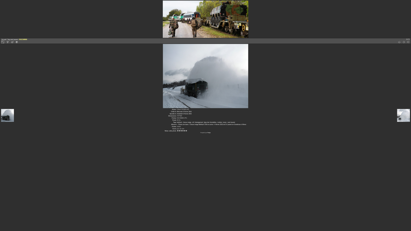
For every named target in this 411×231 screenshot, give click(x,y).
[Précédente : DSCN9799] (403, 42)
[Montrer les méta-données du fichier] (12, 42)
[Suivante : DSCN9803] (408, 42)
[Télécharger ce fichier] (16, 42)
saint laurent (14, 39)
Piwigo (209, 132)
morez (225, 122)
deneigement (199, 122)
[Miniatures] (399, 42)
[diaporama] (7, 42)
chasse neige (187, 122)
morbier (219, 122)
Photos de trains (183, 124)
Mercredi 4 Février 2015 (184, 111)
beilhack (179, 122)
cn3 (193, 122)
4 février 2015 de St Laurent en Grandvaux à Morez (230, 124)
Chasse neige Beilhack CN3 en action (201, 124)
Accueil (4, 39)
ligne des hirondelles (210, 122)
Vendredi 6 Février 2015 (184, 114)
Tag (8, 39)
